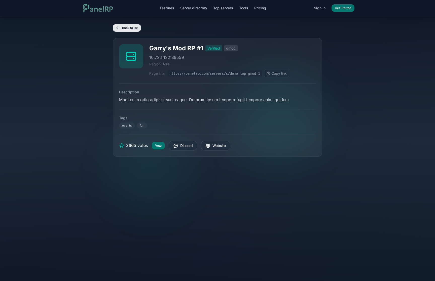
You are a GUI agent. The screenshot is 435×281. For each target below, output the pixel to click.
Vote (158, 145)
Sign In (319, 8)
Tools (243, 8)
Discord (186, 145)
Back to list (130, 28)
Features (167, 8)
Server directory (193, 8)
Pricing (260, 8)
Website (219, 145)
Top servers (223, 8)
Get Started (343, 8)
